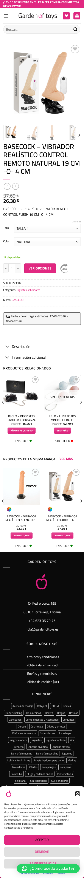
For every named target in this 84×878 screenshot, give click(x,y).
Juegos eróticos (18, 740)
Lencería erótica (61, 746)
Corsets (22, 726)
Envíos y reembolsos (42, 673)
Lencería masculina (47, 753)
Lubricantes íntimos (18, 760)
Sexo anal (20, 780)
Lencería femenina (21, 753)
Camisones (15, 719)
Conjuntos (69, 719)
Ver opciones (40, 268)
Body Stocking (13, 712)
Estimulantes (47, 733)
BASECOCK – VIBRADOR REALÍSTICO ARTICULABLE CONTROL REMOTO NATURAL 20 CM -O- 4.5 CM (62, 518)
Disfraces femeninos (24, 733)
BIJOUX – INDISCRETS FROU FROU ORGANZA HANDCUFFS (22, 418)
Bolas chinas (33, 712)
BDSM (55, 705)
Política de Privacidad (42, 665)
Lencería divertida (38, 746)
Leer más (62, 430)
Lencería (18, 746)
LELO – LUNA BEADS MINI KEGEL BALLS (62, 418)
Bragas (61, 712)
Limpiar (76, 221)
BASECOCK (18, 299)
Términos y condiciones (42, 657)
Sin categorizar (38, 780)
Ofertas (33, 767)
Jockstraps (65, 733)
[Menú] (5, 16)
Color (6, 241)
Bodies (67, 705)
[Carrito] (76, 15)
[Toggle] (7, 347)
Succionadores (59, 780)
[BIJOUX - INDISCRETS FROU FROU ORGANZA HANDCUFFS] (21, 393)
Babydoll (42, 705)
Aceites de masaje (22, 705)
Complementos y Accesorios (42, 719)
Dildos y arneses (56, 726)
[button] (77, 794)
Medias (72, 760)
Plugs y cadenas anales (39, 774)
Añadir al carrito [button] (22, 430)
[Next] (74, 82)
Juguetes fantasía (55, 740)
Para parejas (49, 767)
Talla (6, 228)
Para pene (65, 767)
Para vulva (16, 774)
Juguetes (22, 289)
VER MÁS (66, 459)
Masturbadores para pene (49, 760)
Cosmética (37, 726)
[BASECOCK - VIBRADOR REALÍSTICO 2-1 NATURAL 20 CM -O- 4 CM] (21, 486)
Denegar (42, 851)
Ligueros (67, 753)
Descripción (21, 346)
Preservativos (65, 774)
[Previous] (10, 82)
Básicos (73, 712)
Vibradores (34, 289)
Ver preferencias (42, 863)
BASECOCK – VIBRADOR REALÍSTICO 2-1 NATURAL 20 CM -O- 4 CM (21, 518)
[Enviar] (75, 29)
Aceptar (42, 840)
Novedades (18, 767)
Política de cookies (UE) (42, 681)
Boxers (49, 712)
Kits (72, 740)
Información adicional (29, 357)
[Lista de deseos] (66, 15)
